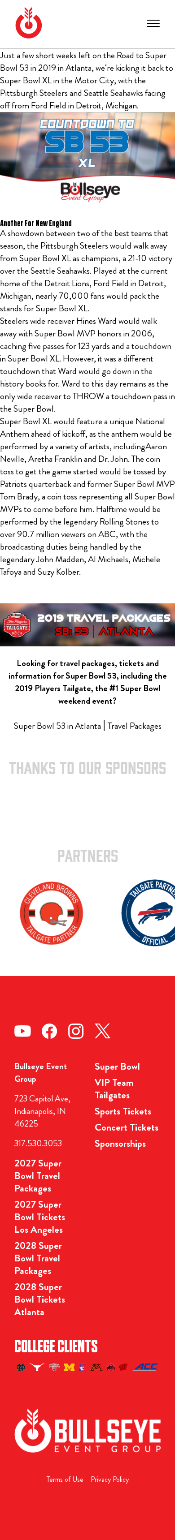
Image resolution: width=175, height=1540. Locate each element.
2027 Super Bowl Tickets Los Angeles (39, 1216)
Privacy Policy (110, 1479)
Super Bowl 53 (91, 675)
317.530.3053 (38, 1143)
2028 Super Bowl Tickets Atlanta (39, 1299)
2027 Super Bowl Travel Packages (37, 1175)
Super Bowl (117, 1066)
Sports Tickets (123, 1111)
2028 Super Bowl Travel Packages (38, 1258)
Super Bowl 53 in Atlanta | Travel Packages (88, 725)
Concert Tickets (126, 1127)
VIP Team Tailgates (114, 1088)
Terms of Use (65, 1479)
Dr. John (113, 458)
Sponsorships (120, 1143)
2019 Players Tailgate (53, 688)
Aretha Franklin (55, 458)
